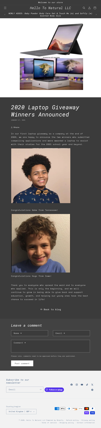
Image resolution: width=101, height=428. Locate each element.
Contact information (86, 423)
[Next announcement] (96, 14)
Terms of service (49, 423)
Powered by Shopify (54, 420)
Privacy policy (88, 420)
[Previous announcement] (5, 14)
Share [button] (16, 127)
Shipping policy (67, 423)
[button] (5, 8)
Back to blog (52, 309)
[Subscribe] (40, 389)
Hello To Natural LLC (35, 420)
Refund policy (72, 420)
